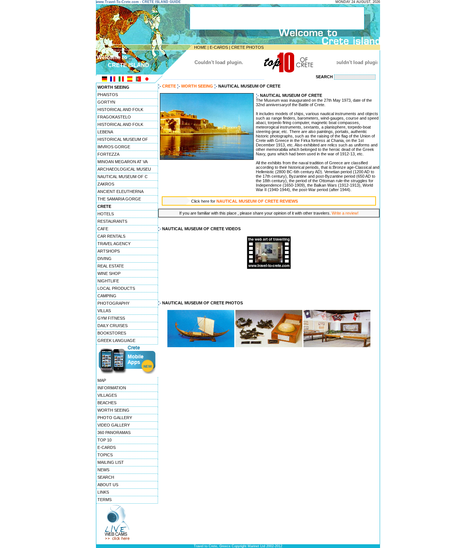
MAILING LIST (110, 462)
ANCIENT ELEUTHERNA (120, 191)
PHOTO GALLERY (114, 417)
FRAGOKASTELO (114, 117)
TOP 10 (104, 440)
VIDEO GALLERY (113, 425)
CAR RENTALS (111, 236)
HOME (200, 47)
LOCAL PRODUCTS (116, 288)
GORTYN (106, 102)
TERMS (104, 499)
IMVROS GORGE (113, 147)
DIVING (104, 258)
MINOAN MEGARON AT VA (122, 161)
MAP (101, 380)
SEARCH (105, 477)
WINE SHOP (108, 273)
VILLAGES (107, 395)
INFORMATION (111, 388)
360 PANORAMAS (114, 432)
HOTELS (105, 214)
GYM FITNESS (111, 318)
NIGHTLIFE (108, 281)
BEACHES (106, 402)
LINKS (103, 492)
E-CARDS (219, 47)
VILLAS (104, 310)
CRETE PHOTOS (247, 47)
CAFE (102, 229)
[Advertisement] (269, 285)
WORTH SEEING (113, 410)
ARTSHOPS (108, 251)
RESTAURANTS (112, 221)
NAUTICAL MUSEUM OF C (122, 176)
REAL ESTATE (110, 266)
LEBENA (105, 132)
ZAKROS (105, 184)
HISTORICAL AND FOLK (120, 109)
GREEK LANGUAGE (116, 340)
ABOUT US (107, 484)
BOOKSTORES (111, 333)
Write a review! (345, 213)
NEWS (103, 470)
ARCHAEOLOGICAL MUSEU (124, 169)
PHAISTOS (107, 94)
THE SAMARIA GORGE (119, 199)
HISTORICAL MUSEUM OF (122, 139)
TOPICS (105, 455)
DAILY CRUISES (112, 325)
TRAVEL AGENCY (114, 243)
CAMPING (106, 296)
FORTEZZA (108, 154)
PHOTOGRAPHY (113, 303)
